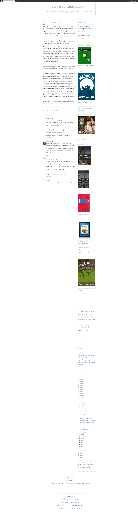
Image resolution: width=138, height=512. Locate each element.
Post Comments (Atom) (54, 185)
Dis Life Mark (81, 348)
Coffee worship (71, 480)
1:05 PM (48, 152)
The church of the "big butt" (86, 426)
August (82, 436)
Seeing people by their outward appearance (70, 493)
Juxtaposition (70, 496)
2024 (80, 373)
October (82, 432)
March (82, 446)
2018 (80, 383)
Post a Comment (46, 180)
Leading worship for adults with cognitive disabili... (87, 423)
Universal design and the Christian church (70, 505)
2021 (80, 377)
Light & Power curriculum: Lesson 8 (85, 343)
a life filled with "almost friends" (70, 508)
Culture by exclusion (70, 499)
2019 (80, 381)
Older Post (73, 182)
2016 (80, 387)
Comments (82, 252)
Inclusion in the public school (86, 418)
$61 (81, 412)
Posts (81, 250)
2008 (80, 404)
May (82, 442)
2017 (80, 385)
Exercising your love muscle (86, 414)
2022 (80, 375)
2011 (80, 398)
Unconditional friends (82, 345)
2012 (80, 395)
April (82, 444)
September (83, 434)
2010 (80, 400)
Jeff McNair (48, 141)
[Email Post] (56, 110)
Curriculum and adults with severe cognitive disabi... (87, 428)
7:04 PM (48, 176)
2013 (80, 393)
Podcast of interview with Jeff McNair (86, 355)
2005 (80, 455)
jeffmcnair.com (81, 110)
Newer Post (45, 182)
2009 (80, 402)
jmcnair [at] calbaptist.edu (83, 330)
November (83, 410)
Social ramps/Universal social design (86, 359)
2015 (80, 389)
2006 (80, 453)
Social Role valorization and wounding (70, 490)
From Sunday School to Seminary (87, 420)
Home (59, 182)
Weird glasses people (82, 346)
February (83, 448)
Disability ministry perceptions (70, 502)
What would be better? (83, 357)
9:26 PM (48, 137)
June (82, 440)
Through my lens (81, 139)
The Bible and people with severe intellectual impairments (70, 483)
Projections (70, 487)
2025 (80, 371)
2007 (80, 406)
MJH (47, 155)
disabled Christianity (69, 6)
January (82, 450)
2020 (80, 379)
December (83, 408)
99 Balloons (83, 416)
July (82, 438)
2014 (80, 391)
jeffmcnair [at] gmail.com (83, 327)
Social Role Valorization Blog (84, 360)
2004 (80, 457)
